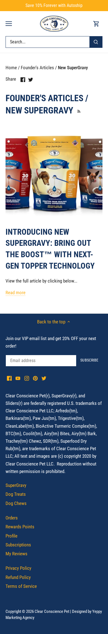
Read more (15, 292)
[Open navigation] (9, 23)
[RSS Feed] (78, 110)
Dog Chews (16, 503)
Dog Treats (16, 494)
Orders (12, 518)
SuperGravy (16, 485)
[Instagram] (26, 378)
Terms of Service (21, 586)
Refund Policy (18, 577)
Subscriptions (18, 545)
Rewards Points (20, 526)
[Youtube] (18, 378)
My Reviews (16, 553)
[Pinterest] (35, 378)
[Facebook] (9, 378)
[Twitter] (44, 378)
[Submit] (95, 42)
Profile (11, 536)
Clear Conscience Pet (52, 611)
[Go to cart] (96, 23)
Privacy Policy (18, 568)
